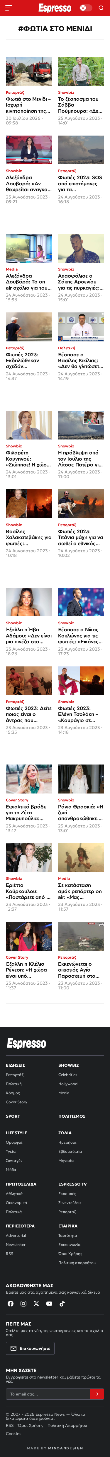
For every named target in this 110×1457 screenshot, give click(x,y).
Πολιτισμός (71, 1116)
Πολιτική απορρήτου (77, 1262)
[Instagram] (23, 1303)
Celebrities (67, 1074)
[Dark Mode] (85, 7)
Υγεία (11, 1151)
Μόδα (11, 1169)
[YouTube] (49, 1303)
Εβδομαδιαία (70, 1151)
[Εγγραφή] (97, 1394)
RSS (9, 1253)
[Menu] (9, 8)
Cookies (13, 1434)
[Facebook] (10, 1303)
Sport (13, 1116)
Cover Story (16, 1101)
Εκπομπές (67, 1193)
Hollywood (67, 1083)
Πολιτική (14, 1083)
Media (63, 1092)
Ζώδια (65, 1132)
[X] (36, 1303)
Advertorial (16, 1235)
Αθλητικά (14, 1193)
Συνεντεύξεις (69, 1202)
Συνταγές (14, 1160)
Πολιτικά (14, 1211)
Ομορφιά (14, 1142)
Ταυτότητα (67, 1235)
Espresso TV (72, 1184)
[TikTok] (62, 1303)
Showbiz (68, 1065)
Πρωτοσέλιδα (21, 1184)
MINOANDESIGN (65, 1448)
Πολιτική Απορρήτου (67, 1425)
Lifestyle (16, 1132)
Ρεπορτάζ (14, 1074)
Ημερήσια (67, 1142)
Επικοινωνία (69, 1244)
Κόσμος (13, 1092)
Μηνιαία (66, 1160)
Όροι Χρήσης (70, 1253)
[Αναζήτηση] (101, 8)
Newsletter (16, 1244)
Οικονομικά (16, 1202)
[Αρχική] (27, 1043)
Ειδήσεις (15, 1065)
